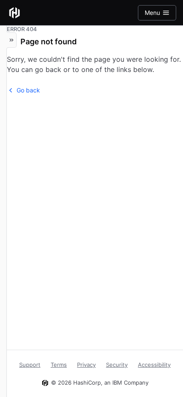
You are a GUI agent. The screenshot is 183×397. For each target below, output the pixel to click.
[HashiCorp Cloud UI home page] (14, 12)
